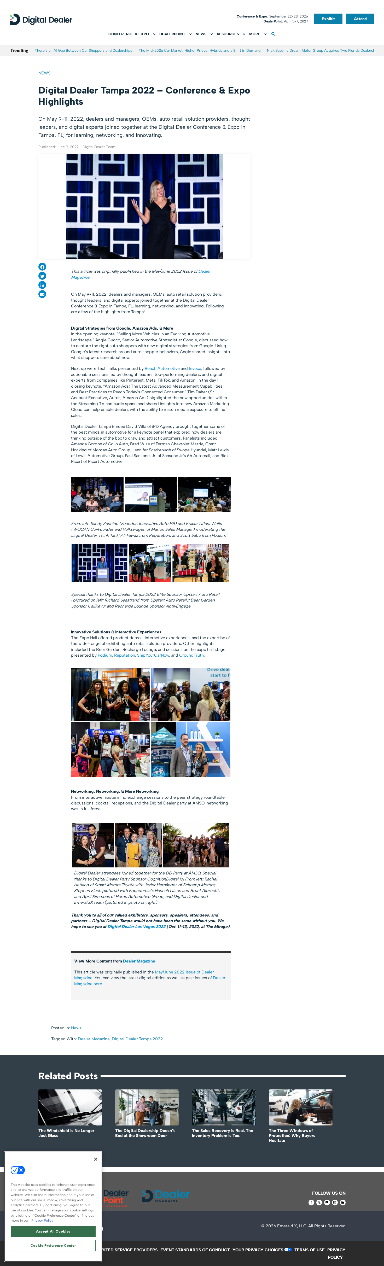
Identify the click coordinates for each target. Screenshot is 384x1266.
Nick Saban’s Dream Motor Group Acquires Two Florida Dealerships (323, 50)
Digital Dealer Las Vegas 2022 (136, 926)
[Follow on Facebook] (311, 1202)
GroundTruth (191, 655)
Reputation (124, 655)
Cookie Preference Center (53, 1245)
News (44, 73)
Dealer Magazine (139, 961)
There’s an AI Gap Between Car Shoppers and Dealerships (83, 50)
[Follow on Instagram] (335, 1202)
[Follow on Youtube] (327, 1202)
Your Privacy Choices (257, 1249)
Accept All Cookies (53, 1231)
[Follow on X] (319, 1202)
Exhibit (328, 18)
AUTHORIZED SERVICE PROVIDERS (122, 1249)
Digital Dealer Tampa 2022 (137, 1038)
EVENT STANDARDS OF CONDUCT (195, 1249)
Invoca (195, 368)
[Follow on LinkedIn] (343, 1202)
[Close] (95, 1159)
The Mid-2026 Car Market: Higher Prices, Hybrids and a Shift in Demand (199, 50)
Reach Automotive (162, 368)
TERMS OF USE (309, 1249)
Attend (360, 18)
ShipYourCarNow (153, 655)
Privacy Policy (42, 1220)
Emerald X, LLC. (292, 1225)
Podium (105, 655)
